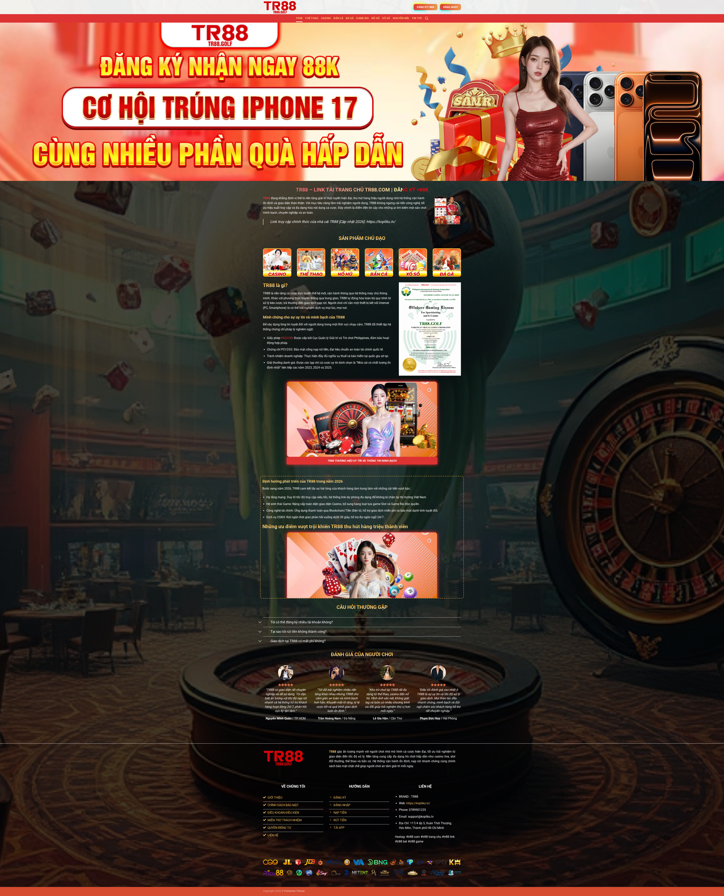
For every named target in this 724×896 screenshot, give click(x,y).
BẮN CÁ (338, 18)
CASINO (326, 18)
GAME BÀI (362, 18)
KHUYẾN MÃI (401, 18)
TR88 (299, 18)
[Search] (426, 18)
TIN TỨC (417, 18)
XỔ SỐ (386, 18)
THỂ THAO (311, 18)
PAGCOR (287, 338)
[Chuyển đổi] (260, 622)
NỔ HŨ (375, 18)
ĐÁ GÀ (350, 18)
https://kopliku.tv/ (418, 803)
